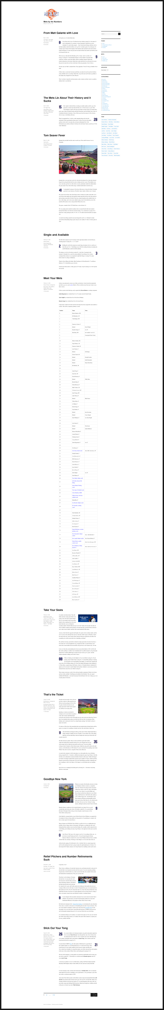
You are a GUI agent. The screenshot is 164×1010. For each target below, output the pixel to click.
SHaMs (103, 92)
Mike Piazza (110, 144)
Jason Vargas (113, 130)
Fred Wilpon (111, 126)
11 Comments (46, 711)
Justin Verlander (50, 707)
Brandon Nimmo (51, 704)
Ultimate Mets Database (77, 904)
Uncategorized (52, 284)
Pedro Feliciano (117, 148)
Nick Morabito (46, 42)
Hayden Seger (46, 288)
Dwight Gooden (51, 110)
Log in (103, 56)
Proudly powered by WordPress (57, 1004)
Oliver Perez (104, 148)
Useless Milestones (105, 106)
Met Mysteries (46, 616)
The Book (104, 47)
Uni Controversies (105, 104)
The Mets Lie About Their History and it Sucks (67, 99)
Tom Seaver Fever (54, 135)
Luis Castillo (117, 137)
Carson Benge (46, 143)
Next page (95, 996)
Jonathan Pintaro (51, 868)
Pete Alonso (50, 112)
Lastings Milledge (105, 137)
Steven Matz (49, 944)
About (103, 43)
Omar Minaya (110, 148)
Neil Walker (116, 144)
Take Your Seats (53, 610)
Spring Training (46, 241)
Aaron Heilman (104, 119)
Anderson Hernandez (112, 119)
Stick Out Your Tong (56, 928)
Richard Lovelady (47, 869)
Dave (71, 943)
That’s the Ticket (53, 694)
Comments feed (105, 59)
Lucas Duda (111, 137)
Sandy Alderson (111, 151)
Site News (45, 866)
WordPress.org (104, 60)
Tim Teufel (49, 709)
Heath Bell (104, 128)
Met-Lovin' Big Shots (106, 87)
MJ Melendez (50, 244)
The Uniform (46, 39)
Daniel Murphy (104, 124)
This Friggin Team (47, 107)
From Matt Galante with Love (61, 33)
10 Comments (46, 946)
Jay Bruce (103, 133)
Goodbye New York (55, 779)
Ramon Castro (104, 151)
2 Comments (46, 787)
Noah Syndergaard (110, 146)
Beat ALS (104, 79)
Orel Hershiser (50, 708)
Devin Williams (51, 286)
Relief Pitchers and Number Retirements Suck (68, 857)
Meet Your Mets (53, 278)
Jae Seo (103, 130)
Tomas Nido (116, 153)
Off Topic (104, 88)
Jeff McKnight (104, 46)
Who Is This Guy (49, 41)
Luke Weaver (50, 289)
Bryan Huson (46, 286)
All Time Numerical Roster (107, 44)
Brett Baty (45, 705)
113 (54, 995)
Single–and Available (56, 234)
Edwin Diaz (50, 705)
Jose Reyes (104, 135)
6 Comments (46, 247)
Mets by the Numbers (53, 21)
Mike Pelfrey (104, 144)
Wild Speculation (105, 108)
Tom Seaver (49, 145)
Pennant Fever (104, 91)
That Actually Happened (106, 96)
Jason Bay (108, 130)
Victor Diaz (111, 155)
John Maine (115, 133)
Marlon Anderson (105, 139)
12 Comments (46, 291)
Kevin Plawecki (116, 135)
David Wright (110, 124)
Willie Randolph (117, 155)
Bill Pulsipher (46, 937)
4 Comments (46, 147)
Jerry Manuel (109, 133)
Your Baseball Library (106, 110)
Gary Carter (46, 112)
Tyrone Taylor (46, 113)
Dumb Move (104, 80)
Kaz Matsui (109, 135)
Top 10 (103, 102)
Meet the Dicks (104, 82)
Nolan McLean (51, 943)
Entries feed (104, 58)
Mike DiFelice (111, 142)
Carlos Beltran (46, 109)
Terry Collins (110, 153)
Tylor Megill (50, 623)
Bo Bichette (46, 704)
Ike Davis (108, 128)
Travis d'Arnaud (104, 155)
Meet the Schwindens (106, 83)
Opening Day (46, 142)
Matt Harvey (48, 942)
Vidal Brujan (46, 246)
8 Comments (46, 44)
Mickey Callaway (105, 142)
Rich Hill (45, 944)
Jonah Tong (48, 940)
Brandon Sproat (46, 619)
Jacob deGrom (114, 128)
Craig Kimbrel (52, 619)
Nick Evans (104, 146)
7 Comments (46, 115)
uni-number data (88, 907)
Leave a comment (47, 871)
